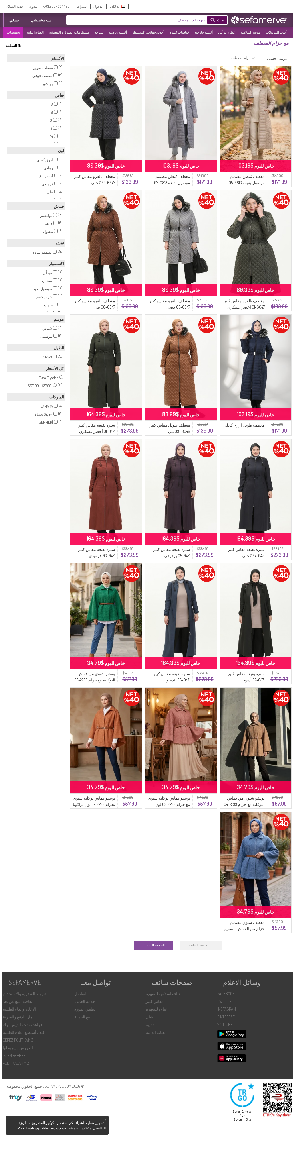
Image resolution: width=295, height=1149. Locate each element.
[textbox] (145, 20)
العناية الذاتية (35, 32)
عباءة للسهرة (156, 1009)
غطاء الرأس (226, 32)
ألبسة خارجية (203, 32)
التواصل (80, 993)
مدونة (33, 6)
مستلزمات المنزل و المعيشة (69, 32)
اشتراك (82, 6)
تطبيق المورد (84, 1009)
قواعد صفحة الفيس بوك (22, 1024)
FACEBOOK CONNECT (57, 6)
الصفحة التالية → (154, 945)
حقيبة (150, 1024)
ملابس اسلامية (250, 32)
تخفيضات (13, 32)
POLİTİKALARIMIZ (16, 1063)
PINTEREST (226, 1016)
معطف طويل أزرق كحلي (244, 425)
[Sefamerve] (260, 19)
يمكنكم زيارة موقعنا (79, 1128)
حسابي (14, 20)
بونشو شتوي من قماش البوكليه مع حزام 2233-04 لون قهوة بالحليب (244, 804)
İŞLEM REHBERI (14, 1055)
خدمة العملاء (14, 6)
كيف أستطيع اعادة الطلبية (24, 1032)
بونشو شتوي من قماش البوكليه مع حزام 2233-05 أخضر (94, 680)
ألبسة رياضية (118, 32)
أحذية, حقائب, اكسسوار (148, 32)
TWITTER (224, 1001)
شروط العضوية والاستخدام (25, 993)
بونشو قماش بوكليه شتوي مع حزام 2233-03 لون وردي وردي (169, 804)
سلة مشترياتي (41, 20)
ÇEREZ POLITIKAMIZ (18, 1040)
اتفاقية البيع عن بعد (18, 1001)
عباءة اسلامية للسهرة (163, 993)
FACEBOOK (225, 993)
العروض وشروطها (18, 1047)
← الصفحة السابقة (201, 945)
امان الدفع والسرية (18, 1016)
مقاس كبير (155, 1001)
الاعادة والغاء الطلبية (19, 1009)
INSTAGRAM (226, 1009)
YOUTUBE (224, 1024)
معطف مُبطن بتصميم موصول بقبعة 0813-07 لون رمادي (172, 182)
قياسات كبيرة (179, 32)
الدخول (98, 6)
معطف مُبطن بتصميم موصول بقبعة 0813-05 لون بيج (247, 182)
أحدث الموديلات (276, 32)
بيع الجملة (82, 1016)
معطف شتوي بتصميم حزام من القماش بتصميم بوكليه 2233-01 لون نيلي (244, 928)
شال (149, 1016)
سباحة (99, 32)
